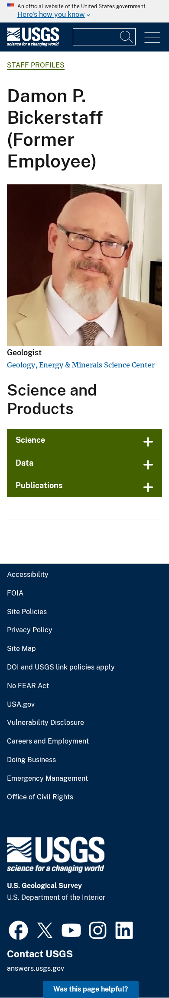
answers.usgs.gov (35, 968)
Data (24, 462)
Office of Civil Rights (40, 797)
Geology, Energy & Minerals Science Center (81, 365)
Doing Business (31, 760)
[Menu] (152, 38)
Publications (39, 485)
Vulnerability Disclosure (45, 723)
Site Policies (27, 612)
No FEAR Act (28, 686)
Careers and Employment (48, 741)
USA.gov (21, 704)
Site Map (21, 649)
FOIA (15, 593)
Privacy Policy (29, 630)
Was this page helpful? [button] (90, 989)
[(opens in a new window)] (18, 929)
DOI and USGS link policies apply (61, 667)
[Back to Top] (138, 967)
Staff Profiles (36, 65)
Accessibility (28, 575)
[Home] (33, 44)
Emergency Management (47, 778)
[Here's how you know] (84, 11)
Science (30, 439)
